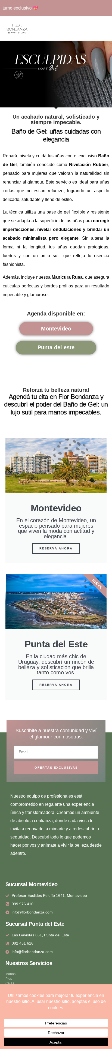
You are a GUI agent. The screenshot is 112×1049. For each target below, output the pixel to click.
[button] (108, 28)
